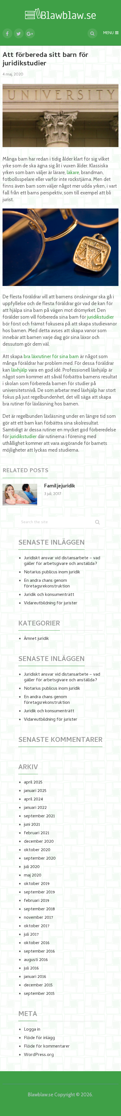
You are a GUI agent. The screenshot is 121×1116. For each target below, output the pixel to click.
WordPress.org (39, 1055)
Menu (108, 33)
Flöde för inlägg (39, 1038)
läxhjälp (19, 370)
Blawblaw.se (40, 1094)
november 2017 (38, 918)
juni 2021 (32, 825)
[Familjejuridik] (20, 494)
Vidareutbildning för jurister (50, 603)
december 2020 (39, 842)
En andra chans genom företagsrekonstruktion (47, 583)
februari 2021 (36, 833)
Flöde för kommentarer (47, 1046)
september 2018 (39, 909)
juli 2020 (32, 867)
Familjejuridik (59, 486)
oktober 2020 (37, 850)
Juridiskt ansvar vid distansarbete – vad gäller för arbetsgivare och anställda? (62, 561)
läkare (73, 172)
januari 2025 (35, 791)
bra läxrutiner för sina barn (51, 356)
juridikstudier (100, 317)
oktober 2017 (37, 926)
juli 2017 (31, 934)
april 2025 (33, 782)
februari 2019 (36, 901)
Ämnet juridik (36, 639)
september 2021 (39, 816)
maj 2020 (32, 875)
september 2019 (39, 892)
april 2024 (33, 799)
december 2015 (38, 985)
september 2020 (40, 858)
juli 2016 (31, 968)
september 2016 (39, 951)
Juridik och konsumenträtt (49, 595)
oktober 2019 (37, 884)
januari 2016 (35, 977)
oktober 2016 (37, 943)
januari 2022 (35, 808)
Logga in (32, 1029)
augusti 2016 (36, 960)
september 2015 (39, 994)
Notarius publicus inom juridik (52, 572)
